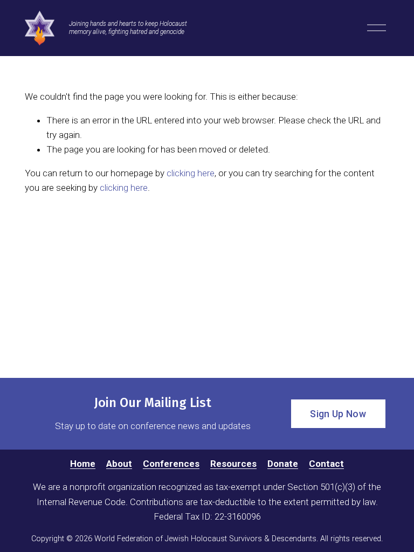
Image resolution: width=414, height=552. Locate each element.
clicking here (191, 173)
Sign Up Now (338, 413)
